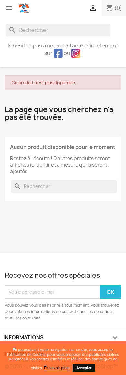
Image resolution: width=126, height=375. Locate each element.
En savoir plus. (56, 368)
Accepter (83, 368)
